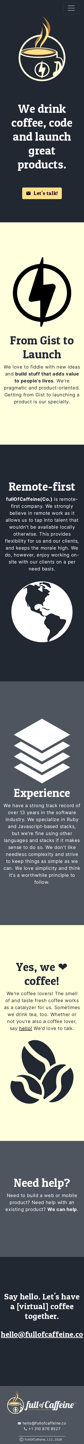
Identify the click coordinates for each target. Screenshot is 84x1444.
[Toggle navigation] (71, 8)
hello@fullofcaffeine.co (42, 1334)
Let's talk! (44, 193)
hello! (25, 1028)
